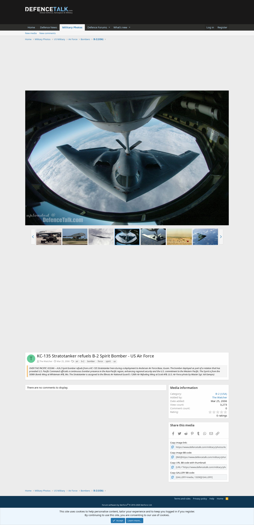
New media (31, 33)
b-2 (82, 361)
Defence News (48, 27)
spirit (108, 361)
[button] (109, 27)
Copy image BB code (180, 452)
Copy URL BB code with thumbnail (187, 462)
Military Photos (72, 27)
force (100, 361)
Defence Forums (97, 27)
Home (31, 27)
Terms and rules (182, 498)
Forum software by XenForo (127, 505)
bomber (91, 361)
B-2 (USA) (221, 393)
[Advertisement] (127, 66)
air (77, 361)
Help (211, 498)
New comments (47, 33)
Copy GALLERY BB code (182, 472)
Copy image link (178, 442)
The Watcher (45, 361)
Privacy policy (200, 498)
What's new (120, 27)
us (115, 361)
